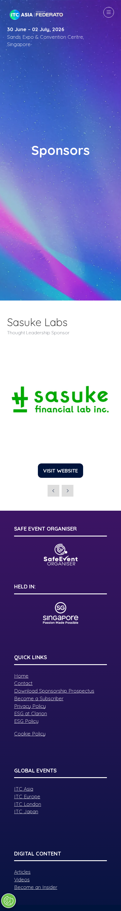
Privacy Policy (30, 706)
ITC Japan (26, 811)
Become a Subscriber (38, 698)
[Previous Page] (53, 491)
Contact (23, 683)
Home (21, 676)
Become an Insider (35, 887)
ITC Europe (27, 796)
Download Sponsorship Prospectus (54, 691)
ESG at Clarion (30, 713)
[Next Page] (67, 491)
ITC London (27, 804)
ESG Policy (26, 721)
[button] (108, 12)
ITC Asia (23, 789)
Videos (22, 879)
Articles (22, 872)
